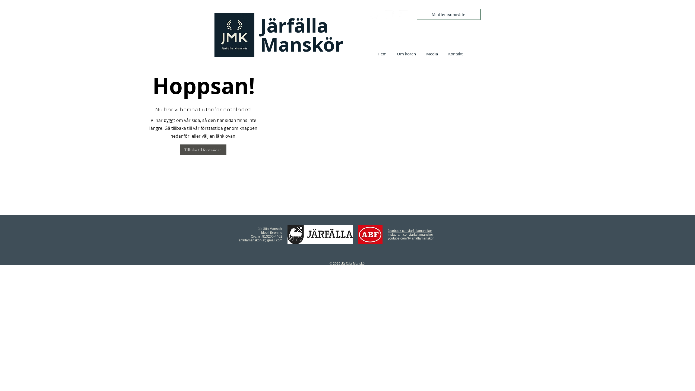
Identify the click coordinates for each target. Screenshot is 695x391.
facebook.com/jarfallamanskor (410, 231)
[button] (406, 53)
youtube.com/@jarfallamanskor (411, 238)
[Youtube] (403, 14)
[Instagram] (389, 14)
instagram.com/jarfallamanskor (410, 235)
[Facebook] (375, 14)
